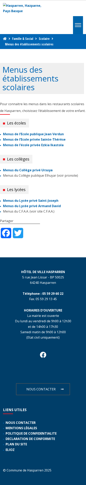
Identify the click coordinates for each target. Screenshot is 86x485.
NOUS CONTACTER (41, 389)
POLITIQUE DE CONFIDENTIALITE (31, 433)
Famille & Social (22, 38)
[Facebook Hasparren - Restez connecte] (43, 356)
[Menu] (78, 25)
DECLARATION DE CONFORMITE (30, 439)
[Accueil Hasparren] (5, 38)
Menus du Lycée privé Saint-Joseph (30, 200)
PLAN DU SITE (16, 444)
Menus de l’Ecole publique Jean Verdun (33, 134)
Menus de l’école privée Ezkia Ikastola (33, 145)
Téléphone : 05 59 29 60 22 (43, 293)
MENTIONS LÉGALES (21, 428)
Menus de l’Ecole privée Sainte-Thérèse (34, 139)
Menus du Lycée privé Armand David (32, 206)
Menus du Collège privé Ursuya (28, 170)
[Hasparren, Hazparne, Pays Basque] (24, 8)
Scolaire (44, 38)
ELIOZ (10, 450)
